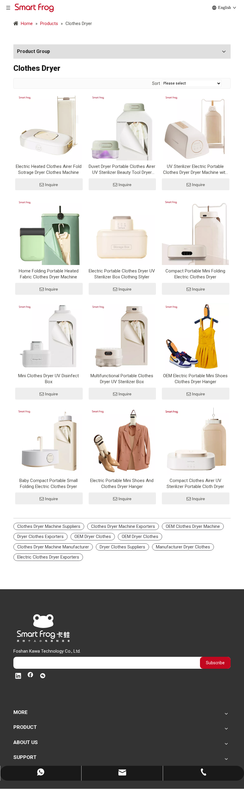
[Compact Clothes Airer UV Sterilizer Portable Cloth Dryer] (195, 440)
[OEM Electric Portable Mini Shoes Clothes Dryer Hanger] (195, 336)
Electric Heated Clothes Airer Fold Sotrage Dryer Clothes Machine (49, 169)
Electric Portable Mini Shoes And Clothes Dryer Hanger (122, 483)
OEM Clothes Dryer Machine (193, 526)
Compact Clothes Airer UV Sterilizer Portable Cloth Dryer (195, 483)
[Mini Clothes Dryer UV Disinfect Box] (48, 336)
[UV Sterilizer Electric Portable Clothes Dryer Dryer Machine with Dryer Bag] (195, 126)
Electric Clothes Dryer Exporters (48, 557)
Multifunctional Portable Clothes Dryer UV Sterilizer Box (121, 378)
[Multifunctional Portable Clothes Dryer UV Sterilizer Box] (122, 336)
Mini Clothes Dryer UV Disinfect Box (48, 378)
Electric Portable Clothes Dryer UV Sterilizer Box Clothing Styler (122, 274)
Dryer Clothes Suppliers (122, 547)
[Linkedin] (18, 676)
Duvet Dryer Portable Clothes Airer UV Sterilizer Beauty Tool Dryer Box (122, 169)
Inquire (51, 184)
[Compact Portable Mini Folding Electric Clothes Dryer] (195, 231)
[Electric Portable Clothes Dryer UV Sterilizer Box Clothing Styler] (122, 231)
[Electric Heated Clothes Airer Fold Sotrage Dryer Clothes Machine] (48, 126)
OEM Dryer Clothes (92, 536)
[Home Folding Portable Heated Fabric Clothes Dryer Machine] (48, 231)
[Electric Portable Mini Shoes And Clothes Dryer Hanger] (122, 440)
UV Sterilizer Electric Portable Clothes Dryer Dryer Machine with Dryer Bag (195, 169)
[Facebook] (30, 676)
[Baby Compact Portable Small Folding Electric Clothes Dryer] (48, 440)
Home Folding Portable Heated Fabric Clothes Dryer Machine (49, 274)
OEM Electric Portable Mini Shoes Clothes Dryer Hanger (195, 378)
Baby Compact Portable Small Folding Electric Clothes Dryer (48, 483)
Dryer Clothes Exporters (40, 536)
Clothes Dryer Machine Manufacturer (53, 547)
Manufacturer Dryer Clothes (183, 547)
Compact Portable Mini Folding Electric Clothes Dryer (195, 274)
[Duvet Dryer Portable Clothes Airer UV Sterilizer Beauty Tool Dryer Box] (122, 126)
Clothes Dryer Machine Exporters (123, 526)
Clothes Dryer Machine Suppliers (48, 526)
